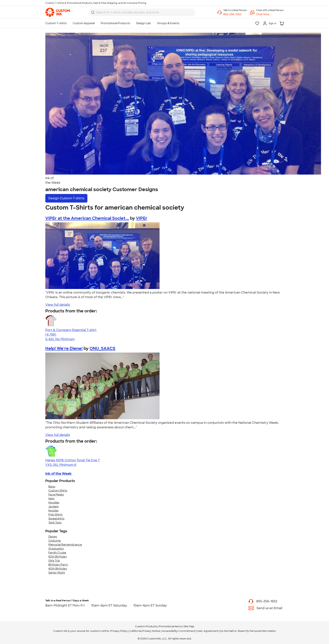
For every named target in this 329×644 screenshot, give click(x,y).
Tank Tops (54, 522)
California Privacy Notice (144, 631)
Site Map (189, 626)
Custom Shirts (57, 490)
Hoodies (53, 502)
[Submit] (92, 12)
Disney (52, 536)
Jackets (53, 506)
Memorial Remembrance (65, 544)
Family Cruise (57, 552)
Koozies (53, 510)
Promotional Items (170, 626)
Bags (51, 486)
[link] (57, 12)
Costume (54, 540)
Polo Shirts (55, 514)
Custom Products (146, 626)
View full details (57, 305)
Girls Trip (54, 560)
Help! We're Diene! (64, 348)
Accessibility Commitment (178, 631)
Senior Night (56, 572)
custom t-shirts (99, 631)
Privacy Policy (119, 631)
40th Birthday (57, 568)
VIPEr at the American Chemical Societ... (87, 218)
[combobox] (142, 12)
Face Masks (56, 494)
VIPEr (141, 218)
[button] (270, 14)
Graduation (56, 548)
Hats (51, 498)
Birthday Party (58, 564)
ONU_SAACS (102, 348)
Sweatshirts (56, 518)
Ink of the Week (58, 473)
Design (66, 198)
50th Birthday (57, 556)
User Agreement (207, 631)
